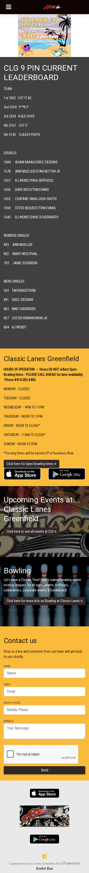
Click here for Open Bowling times (30, 464)
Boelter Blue (44, 869)
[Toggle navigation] (8, 7)
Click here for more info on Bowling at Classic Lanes (44, 601)
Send (44, 770)
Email (7, 684)
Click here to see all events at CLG (30, 531)
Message (9, 721)
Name (7, 666)
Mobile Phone (12, 703)
